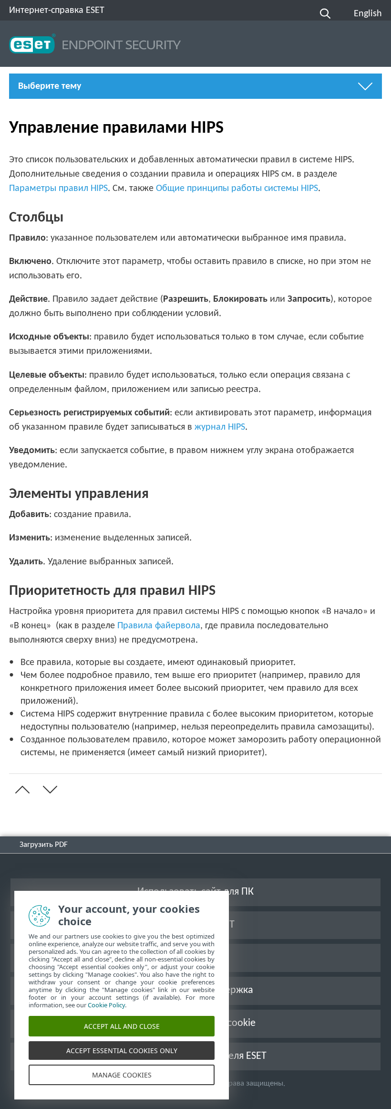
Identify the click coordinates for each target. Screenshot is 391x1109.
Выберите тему (49, 86)
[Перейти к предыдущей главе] (20, 789)
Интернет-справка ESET (56, 10)
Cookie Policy (106, 1005)
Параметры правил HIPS (58, 188)
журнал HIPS (220, 427)
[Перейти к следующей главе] (48, 789)
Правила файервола (158, 626)
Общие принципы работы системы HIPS (237, 188)
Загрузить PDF (44, 845)
